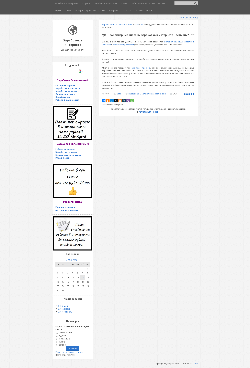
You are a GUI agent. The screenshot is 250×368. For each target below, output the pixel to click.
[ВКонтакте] (103, 100)
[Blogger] (120, 100)
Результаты (61, 352)
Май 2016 (72, 260)
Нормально (64, 338)
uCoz (195, 363)
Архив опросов (76, 352)
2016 (130, 24)
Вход (195, 17)
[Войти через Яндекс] (75, 71)
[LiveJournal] (124, 100)
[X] (116, 100)
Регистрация (185, 17)
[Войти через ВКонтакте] (65, 71)
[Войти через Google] (80, 71)
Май (136, 24)
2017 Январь (64, 308)
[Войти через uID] (60, 71)
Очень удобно (66, 332)
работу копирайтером (123, 44)
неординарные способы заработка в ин (147, 93)
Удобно (63, 335)
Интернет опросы (172, 41)
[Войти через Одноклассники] (85, 71)
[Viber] (128, 100)
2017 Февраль (65, 311)
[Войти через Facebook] (70, 71)
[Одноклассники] (108, 100)
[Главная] (72, 33)
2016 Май (63, 306)
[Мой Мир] (112, 100)
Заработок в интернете (113, 24)
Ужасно (63, 344)
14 (142, 24)
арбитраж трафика (141, 68)
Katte (119, 93)
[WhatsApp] (132, 100)
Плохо (62, 341)
